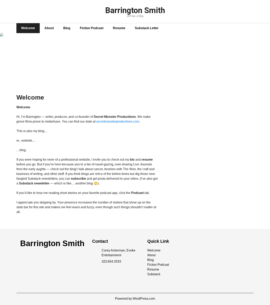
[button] (153, 250)
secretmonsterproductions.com (117, 121)
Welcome (28, 28)
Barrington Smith (135, 10)
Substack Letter (147, 28)
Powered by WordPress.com (135, 298)
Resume (119, 28)
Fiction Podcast (91, 28)
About (49, 28)
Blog (66, 28)
